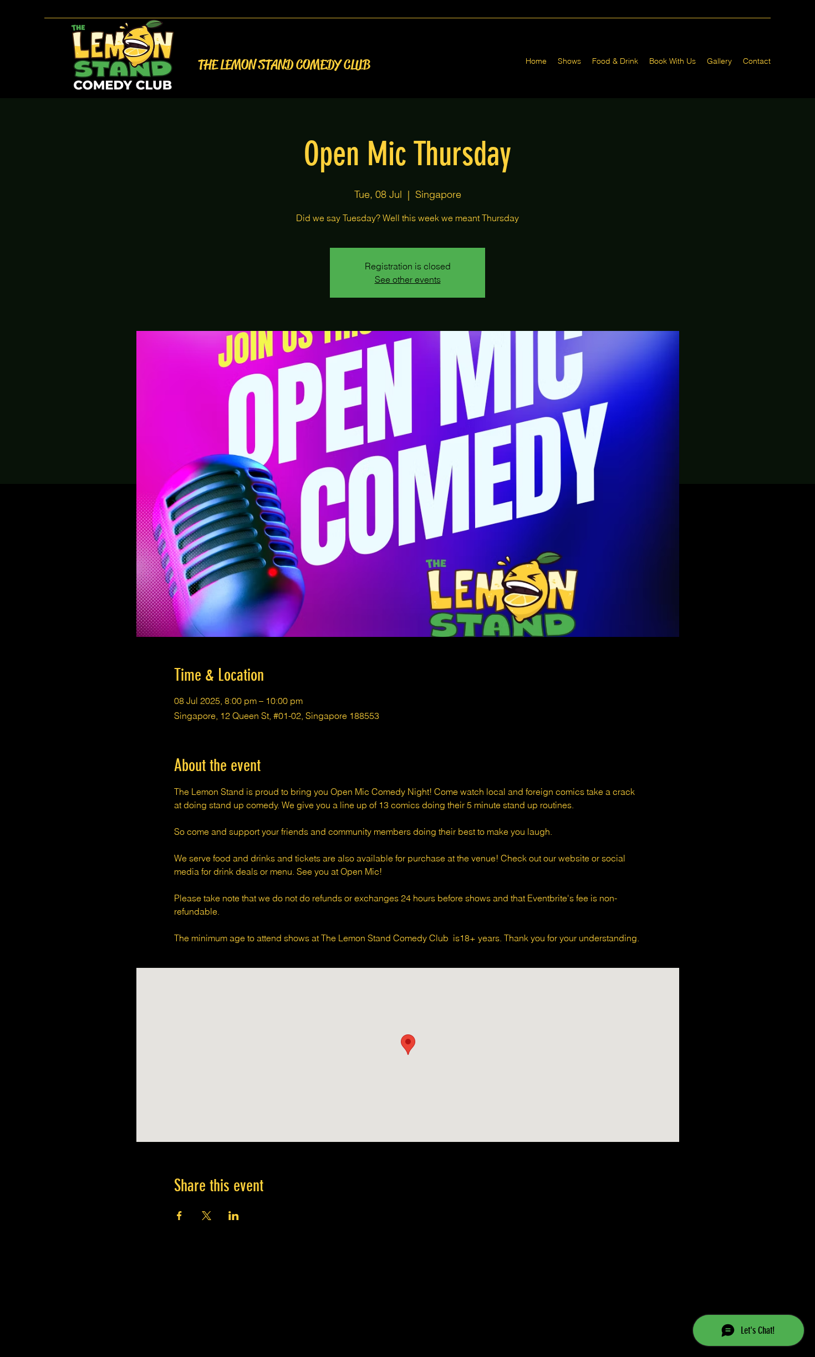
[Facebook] (390, 1350)
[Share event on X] (206, 1215)
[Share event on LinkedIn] (233, 1215)
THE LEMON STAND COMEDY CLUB (284, 65)
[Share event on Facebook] (179, 1215)
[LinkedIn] (424, 1350)
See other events (408, 279)
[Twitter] (407, 1350)
